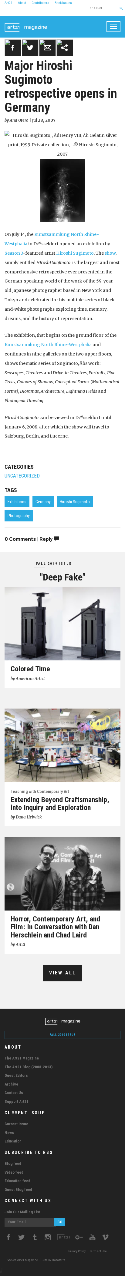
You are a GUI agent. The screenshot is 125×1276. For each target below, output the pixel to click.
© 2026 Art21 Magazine (23, 1259)
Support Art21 (17, 1101)
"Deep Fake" (63, 577)
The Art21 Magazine (22, 1058)
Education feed (17, 1180)
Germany (43, 501)
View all (62, 973)
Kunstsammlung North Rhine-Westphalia (48, 344)
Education (13, 1141)
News (9, 1132)
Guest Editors (16, 1075)
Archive (11, 1084)
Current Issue (16, 1124)
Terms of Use (98, 1251)
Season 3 (14, 253)
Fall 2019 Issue (54, 564)
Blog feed (13, 1163)
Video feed (14, 1172)
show (110, 253)
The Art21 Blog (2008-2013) (28, 1067)
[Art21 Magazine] (26, 23)
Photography (19, 515)
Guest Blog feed (18, 1189)
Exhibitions (17, 501)
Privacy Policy (77, 1251)
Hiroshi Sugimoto (75, 253)
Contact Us (14, 1092)
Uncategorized (22, 475)
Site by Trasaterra (53, 1259)
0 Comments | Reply (29, 539)
